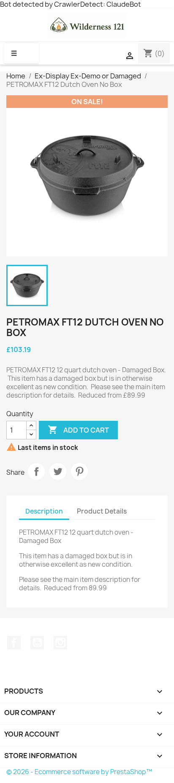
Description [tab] (44, 511)
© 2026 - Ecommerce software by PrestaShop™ (79, 771)
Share (36, 471)
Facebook (14, 642)
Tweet (57, 471)
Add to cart (78, 430)
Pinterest (79, 471)
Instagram (60, 642)
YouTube (37, 642)
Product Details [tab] (102, 511)
